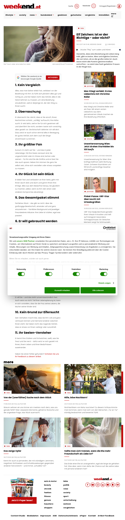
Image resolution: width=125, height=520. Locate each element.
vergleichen (69, 507)
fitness (47, 496)
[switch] (48, 274)
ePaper (83, 516)
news (32, 15)
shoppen (48, 507)
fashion (47, 492)
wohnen (67, 504)
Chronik (89, 139)
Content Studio (18, 516)
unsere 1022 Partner (25, 241)
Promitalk (90, 86)
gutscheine (76, 15)
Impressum (45, 516)
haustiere (48, 504)
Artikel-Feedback (106, 516)
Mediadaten (32, 516)
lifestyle (9, 15)
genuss (47, 500)
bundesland (46, 15)
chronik (47, 489)
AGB (55, 516)
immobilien (104, 15)
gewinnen (62, 15)
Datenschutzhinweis (68, 516)
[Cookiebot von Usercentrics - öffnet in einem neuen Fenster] (105, 228)
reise (65, 489)
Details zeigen (105, 283)
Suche (70, 6)
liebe (65, 481)
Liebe (82, 28)
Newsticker (86, 6)
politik (66, 485)
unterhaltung (69, 500)
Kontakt (92, 516)
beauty (47, 485)
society (22, 15)
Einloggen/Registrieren (107, 6)
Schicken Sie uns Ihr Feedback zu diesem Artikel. (37, 355)
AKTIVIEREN (52, 77)
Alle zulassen (98, 290)
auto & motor (50, 481)
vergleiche (90, 15)
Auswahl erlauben (62, 290)
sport (65, 496)
